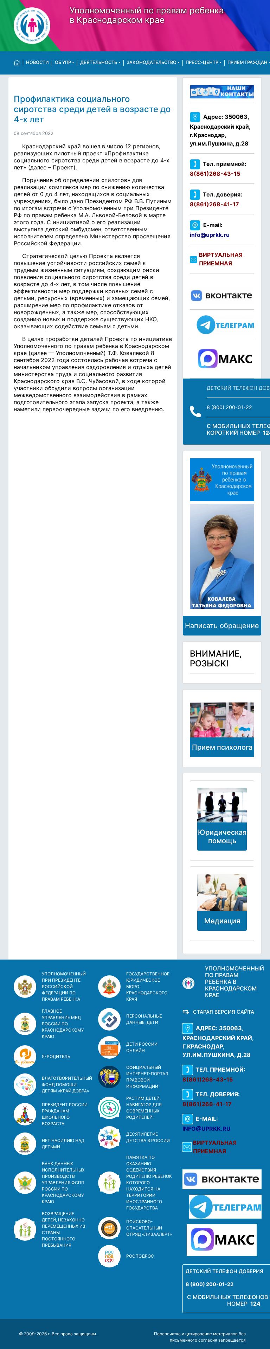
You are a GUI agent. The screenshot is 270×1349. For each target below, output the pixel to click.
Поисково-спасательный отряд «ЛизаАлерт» (149, 1228)
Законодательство (151, 62)
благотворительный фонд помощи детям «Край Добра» (67, 1084)
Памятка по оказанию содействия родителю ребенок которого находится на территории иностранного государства (149, 1183)
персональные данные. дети (144, 1019)
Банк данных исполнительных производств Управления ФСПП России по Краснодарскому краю (63, 1182)
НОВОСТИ (37, 62)
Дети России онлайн (142, 1047)
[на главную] (18, 62)
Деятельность (98, 62)
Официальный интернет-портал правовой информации (147, 1077)
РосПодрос (140, 1256)
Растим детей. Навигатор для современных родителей (144, 1108)
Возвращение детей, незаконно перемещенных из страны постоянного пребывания (63, 1229)
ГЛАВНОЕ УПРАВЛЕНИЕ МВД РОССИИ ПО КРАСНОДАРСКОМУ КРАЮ (63, 1023)
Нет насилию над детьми (63, 1143)
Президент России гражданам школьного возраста (65, 1114)
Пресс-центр (202, 62)
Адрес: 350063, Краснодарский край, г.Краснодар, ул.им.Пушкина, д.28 (220, 130)
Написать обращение (222, 625)
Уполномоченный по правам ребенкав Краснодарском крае (147, 15)
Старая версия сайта (222, 1012)
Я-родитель (56, 1056)
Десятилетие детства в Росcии (148, 1137)
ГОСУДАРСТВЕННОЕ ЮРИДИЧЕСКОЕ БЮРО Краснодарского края (147, 986)
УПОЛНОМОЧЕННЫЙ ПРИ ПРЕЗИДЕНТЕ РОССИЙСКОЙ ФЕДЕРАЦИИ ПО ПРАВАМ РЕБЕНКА (64, 986)
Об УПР (63, 62)
